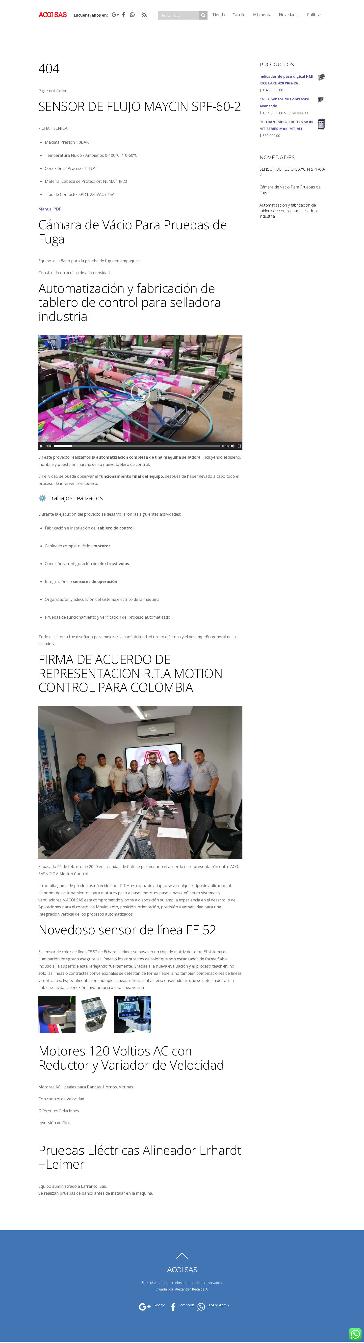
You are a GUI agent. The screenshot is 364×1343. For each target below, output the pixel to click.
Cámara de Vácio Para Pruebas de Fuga (290, 189)
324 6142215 (218, 1305)
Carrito (239, 14)
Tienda (218, 14)
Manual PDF (49, 209)
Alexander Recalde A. (191, 1289)
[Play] (42, 446)
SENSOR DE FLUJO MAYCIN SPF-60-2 (292, 172)
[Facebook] (123, 14)
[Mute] (233, 446)
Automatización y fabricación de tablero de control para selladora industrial (289, 210)
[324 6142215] (132, 14)
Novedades (289, 14)
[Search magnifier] (203, 15)
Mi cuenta (262, 14)
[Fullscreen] (239, 446)
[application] (140, 392)
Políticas (314, 14)
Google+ (160, 1305)
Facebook (186, 1305)
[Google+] (114, 14)
